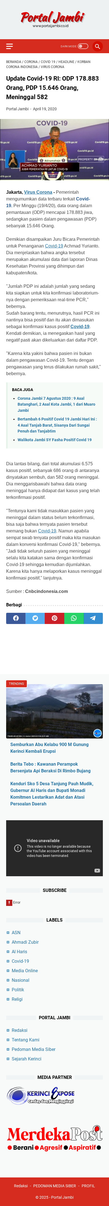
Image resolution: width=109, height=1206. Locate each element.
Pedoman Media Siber (33, 1049)
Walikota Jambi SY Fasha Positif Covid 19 (55, 440)
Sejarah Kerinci (26, 1059)
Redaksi (19, 1030)
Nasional (20, 980)
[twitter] (35, 618)
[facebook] (15, 618)
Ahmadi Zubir (25, 942)
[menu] (13, 46)
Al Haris (19, 951)
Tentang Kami (25, 1040)
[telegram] (93, 618)
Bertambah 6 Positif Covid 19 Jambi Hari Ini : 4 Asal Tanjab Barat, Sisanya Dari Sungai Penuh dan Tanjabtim (57, 425)
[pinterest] (54, 618)
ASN (16, 932)
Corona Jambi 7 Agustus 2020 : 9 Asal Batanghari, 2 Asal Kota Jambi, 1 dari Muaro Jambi (56, 404)
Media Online (25, 970)
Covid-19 (54, 246)
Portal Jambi (62, 1197)
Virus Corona (38, 192)
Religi (17, 999)
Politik (18, 989)
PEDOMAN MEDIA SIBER (54, 1186)
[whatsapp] (74, 618)
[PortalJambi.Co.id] (54, 19)
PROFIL (88, 1186)
